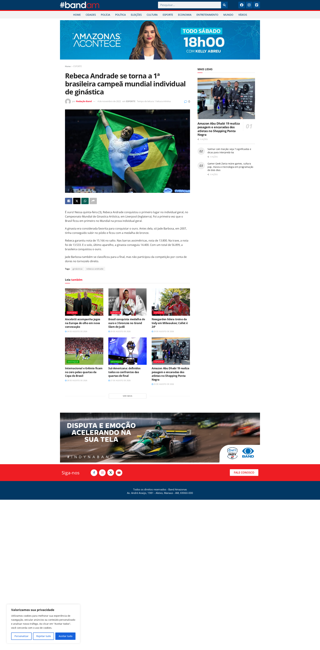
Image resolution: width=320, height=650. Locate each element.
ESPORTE (168, 14)
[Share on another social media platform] (93, 201)
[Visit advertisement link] (160, 40)
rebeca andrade (95, 268)
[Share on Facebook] (68, 201)
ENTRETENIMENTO (207, 14)
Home (68, 66)
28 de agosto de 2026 (76, 380)
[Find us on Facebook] (94, 472)
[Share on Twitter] (76, 201)
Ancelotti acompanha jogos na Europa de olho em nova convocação (82, 323)
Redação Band (84, 101)
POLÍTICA (120, 14)
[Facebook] (241, 5)
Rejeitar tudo (43, 636)
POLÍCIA (105, 14)
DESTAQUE (73, 361)
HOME (77, 14)
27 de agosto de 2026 (120, 380)
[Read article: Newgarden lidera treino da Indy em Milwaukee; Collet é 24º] (171, 302)
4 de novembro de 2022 (109, 101)
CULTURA (152, 14)
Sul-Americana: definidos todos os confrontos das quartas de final (124, 372)
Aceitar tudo (65, 636)
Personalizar (21, 636)
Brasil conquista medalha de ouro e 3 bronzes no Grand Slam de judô (126, 323)
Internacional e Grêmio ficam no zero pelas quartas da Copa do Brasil (83, 372)
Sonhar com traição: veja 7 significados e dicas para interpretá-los (229, 150)
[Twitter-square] (256, 5)
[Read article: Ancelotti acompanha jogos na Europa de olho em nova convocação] (84, 302)
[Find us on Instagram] (102, 472)
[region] (43, 623)
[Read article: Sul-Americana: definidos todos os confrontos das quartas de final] (127, 351)
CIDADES (91, 14)
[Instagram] (249, 5)
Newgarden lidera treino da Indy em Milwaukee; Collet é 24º (170, 323)
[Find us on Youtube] (119, 472)
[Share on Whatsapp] (85, 201)
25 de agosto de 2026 (163, 384)
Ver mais (127, 396)
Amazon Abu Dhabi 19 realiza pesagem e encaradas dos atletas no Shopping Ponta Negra (170, 373)
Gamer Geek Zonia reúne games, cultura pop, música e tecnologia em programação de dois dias (230, 167)
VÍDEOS (242, 14)
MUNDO (228, 14)
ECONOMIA (185, 14)
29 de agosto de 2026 (76, 331)
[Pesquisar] (224, 5)
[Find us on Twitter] (110, 472)
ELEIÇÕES (136, 14)
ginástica (77, 268)
